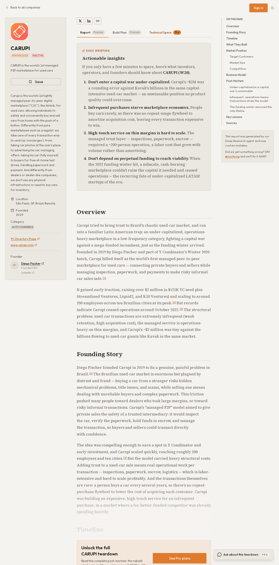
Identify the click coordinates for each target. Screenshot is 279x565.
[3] (174, 302)
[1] (104, 278)
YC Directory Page (23, 239)
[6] (90, 373)
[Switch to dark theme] (272, 8)
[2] (125, 457)
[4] (181, 309)
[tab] (92, 32)
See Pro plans (179, 558)
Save (39, 82)
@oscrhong (232, 156)
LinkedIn (26, 272)
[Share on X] (80, 20)
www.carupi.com (22, 245)
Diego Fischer (31, 263)
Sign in (258, 8)
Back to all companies (25, 7)
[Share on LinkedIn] (88, 20)
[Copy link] (97, 20)
